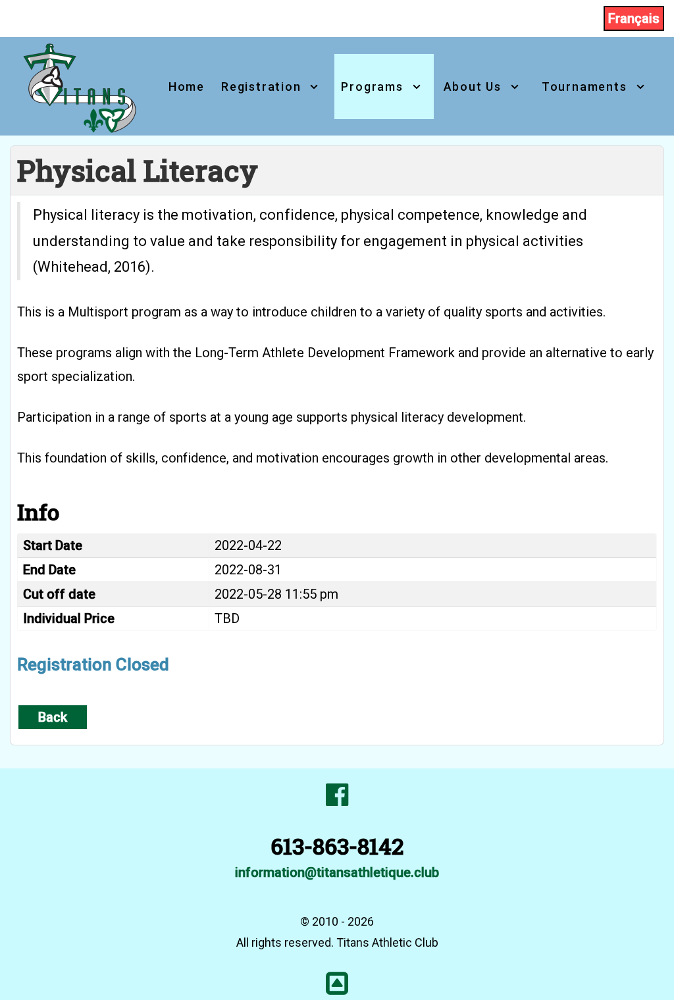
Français (634, 18)
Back (52, 717)
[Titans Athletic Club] (81, 85)
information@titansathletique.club (337, 872)
